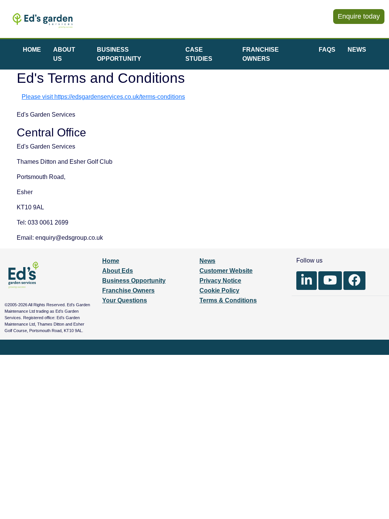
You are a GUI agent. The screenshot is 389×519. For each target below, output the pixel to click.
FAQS (327, 49)
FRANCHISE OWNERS (260, 54)
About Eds (117, 270)
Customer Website (226, 270)
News (207, 261)
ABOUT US (64, 54)
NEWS (357, 49)
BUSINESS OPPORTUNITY (119, 54)
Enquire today (359, 16)
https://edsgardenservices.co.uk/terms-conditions (119, 96)
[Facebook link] (354, 280)
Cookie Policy (219, 290)
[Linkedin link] (306, 280)
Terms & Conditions (228, 300)
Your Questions (124, 300)
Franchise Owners (128, 290)
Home (110, 261)
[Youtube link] (330, 280)
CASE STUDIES (198, 54)
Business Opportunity (134, 280)
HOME (32, 49)
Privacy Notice (220, 280)
